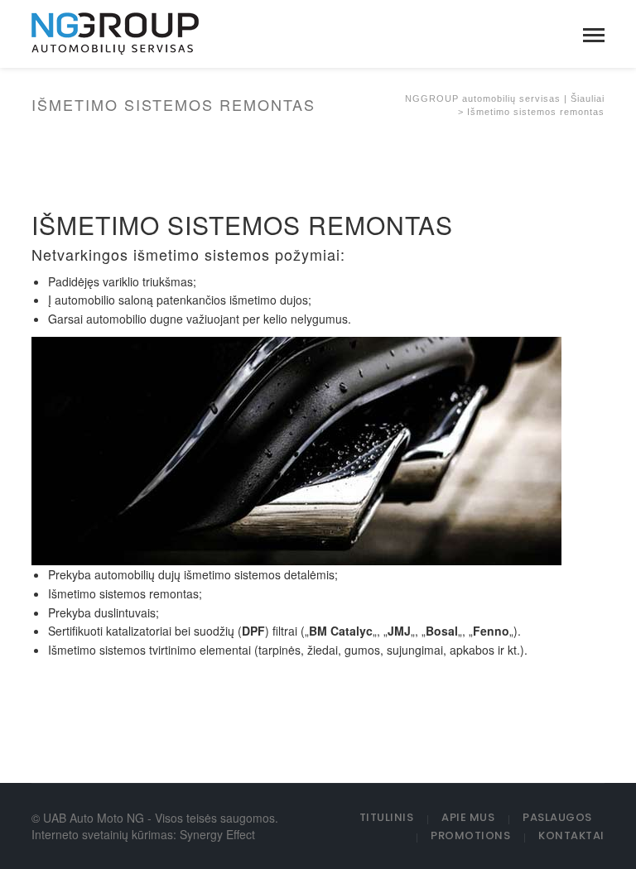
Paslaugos (557, 817)
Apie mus (467, 817)
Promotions (470, 835)
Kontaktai (571, 835)
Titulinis (386, 817)
